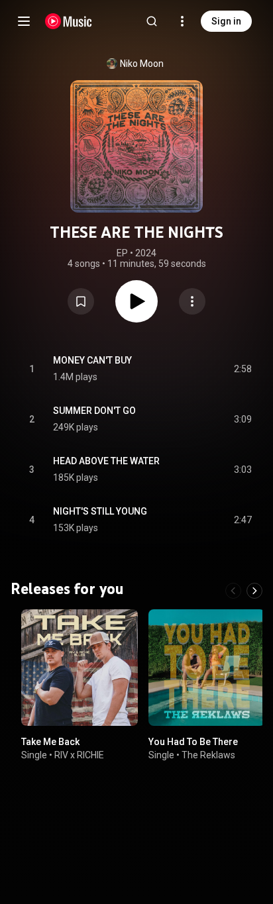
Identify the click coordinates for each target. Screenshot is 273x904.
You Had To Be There (193, 741)
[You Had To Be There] (206, 667)
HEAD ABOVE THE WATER (106, 461)
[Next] (254, 591)
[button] (81, 301)
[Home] (68, 21)
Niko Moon (142, 63)
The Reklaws (208, 755)
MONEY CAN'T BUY (92, 360)
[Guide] (24, 21)
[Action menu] (192, 301)
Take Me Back (50, 741)
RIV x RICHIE (79, 755)
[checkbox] (242, 369)
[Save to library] (81, 301)
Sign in (226, 21)
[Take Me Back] (79, 667)
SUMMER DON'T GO (94, 410)
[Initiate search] (151, 21)
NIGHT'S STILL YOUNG (100, 511)
